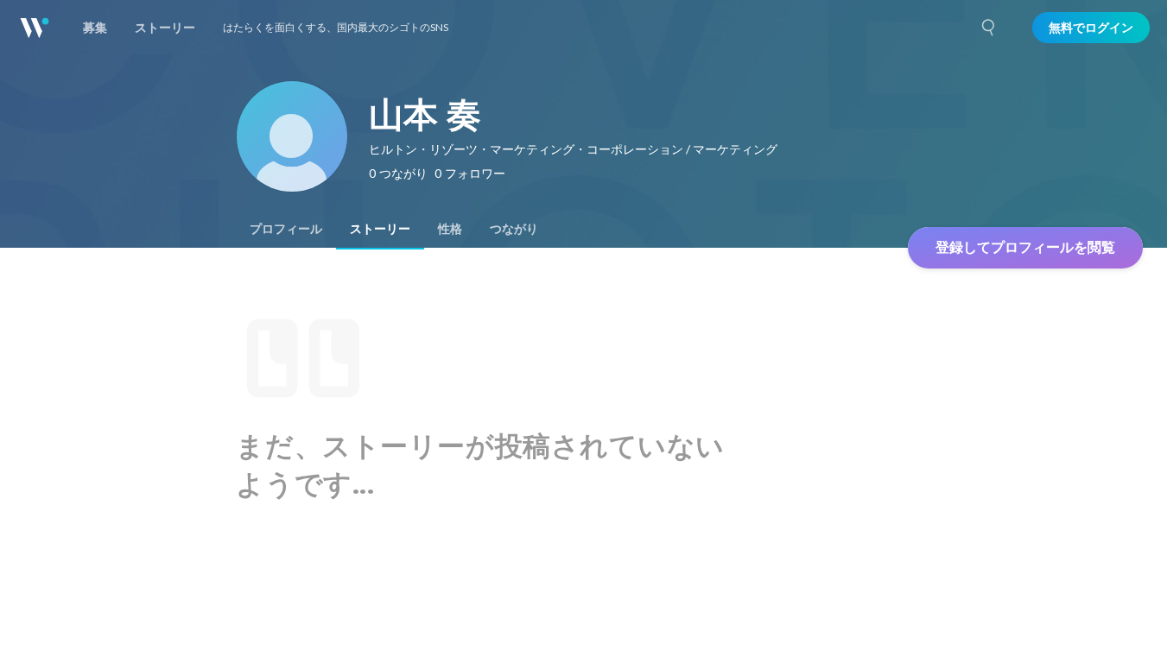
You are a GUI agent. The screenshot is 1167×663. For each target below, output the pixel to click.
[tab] (286, 228)
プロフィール (286, 228)
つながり (514, 228)
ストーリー (380, 228)
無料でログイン (1091, 27)
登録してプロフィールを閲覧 (1025, 247)
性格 (450, 228)
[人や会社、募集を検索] (989, 27)
